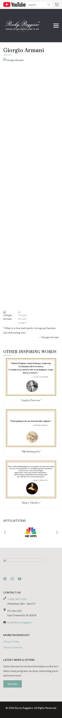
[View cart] (57, 4)
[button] (5, 532)
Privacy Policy (11, 641)
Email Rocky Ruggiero (19, 622)
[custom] (5, 578)
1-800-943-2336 (17, 599)
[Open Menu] (56, 25)
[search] (49, 5)
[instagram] (12, 578)
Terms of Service (12, 647)
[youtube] (19, 578)
